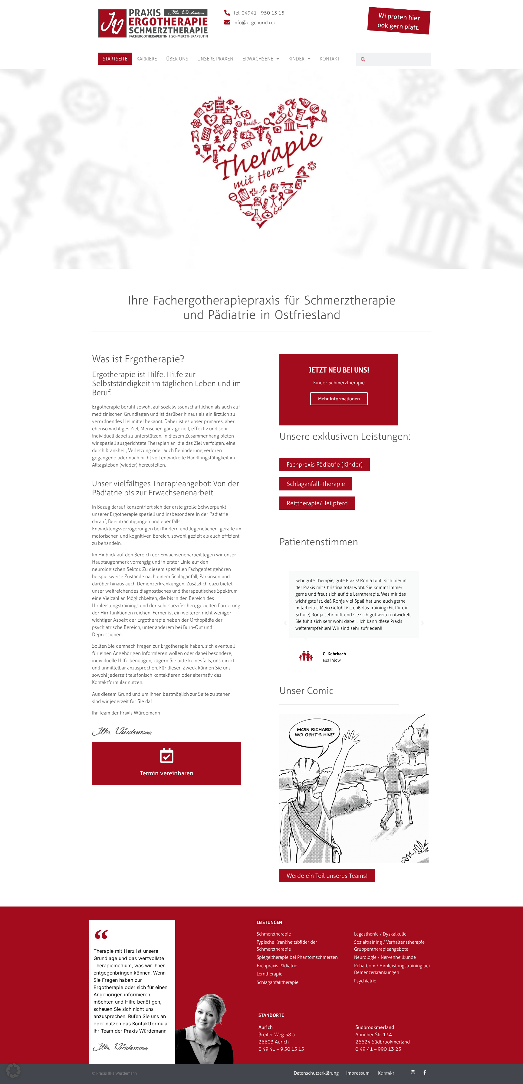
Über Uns (177, 58)
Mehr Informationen (339, 399)
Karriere (147, 58)
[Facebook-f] (425, 1072)
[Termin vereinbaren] (166, 755)
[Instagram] (413, 1072)
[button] (285, 623)
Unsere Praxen (215, 58)
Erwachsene (257, 58)
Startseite (115, 58)
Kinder (296, 58)
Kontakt (330, 58)
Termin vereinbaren (166, 773)
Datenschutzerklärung (316, 1073)
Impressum (358, 1072)
